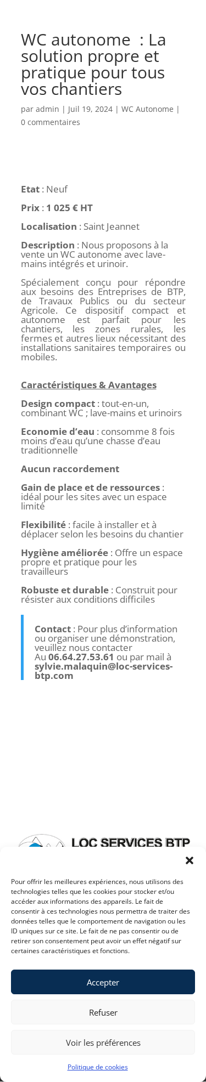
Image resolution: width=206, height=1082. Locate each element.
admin (47, 109)
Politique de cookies (98, 1067)
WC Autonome (147, 109)
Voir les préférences (103, 1042)
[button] (189, 860)
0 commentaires (50, 122)
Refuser (103, 1012)
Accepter (103, 982)
